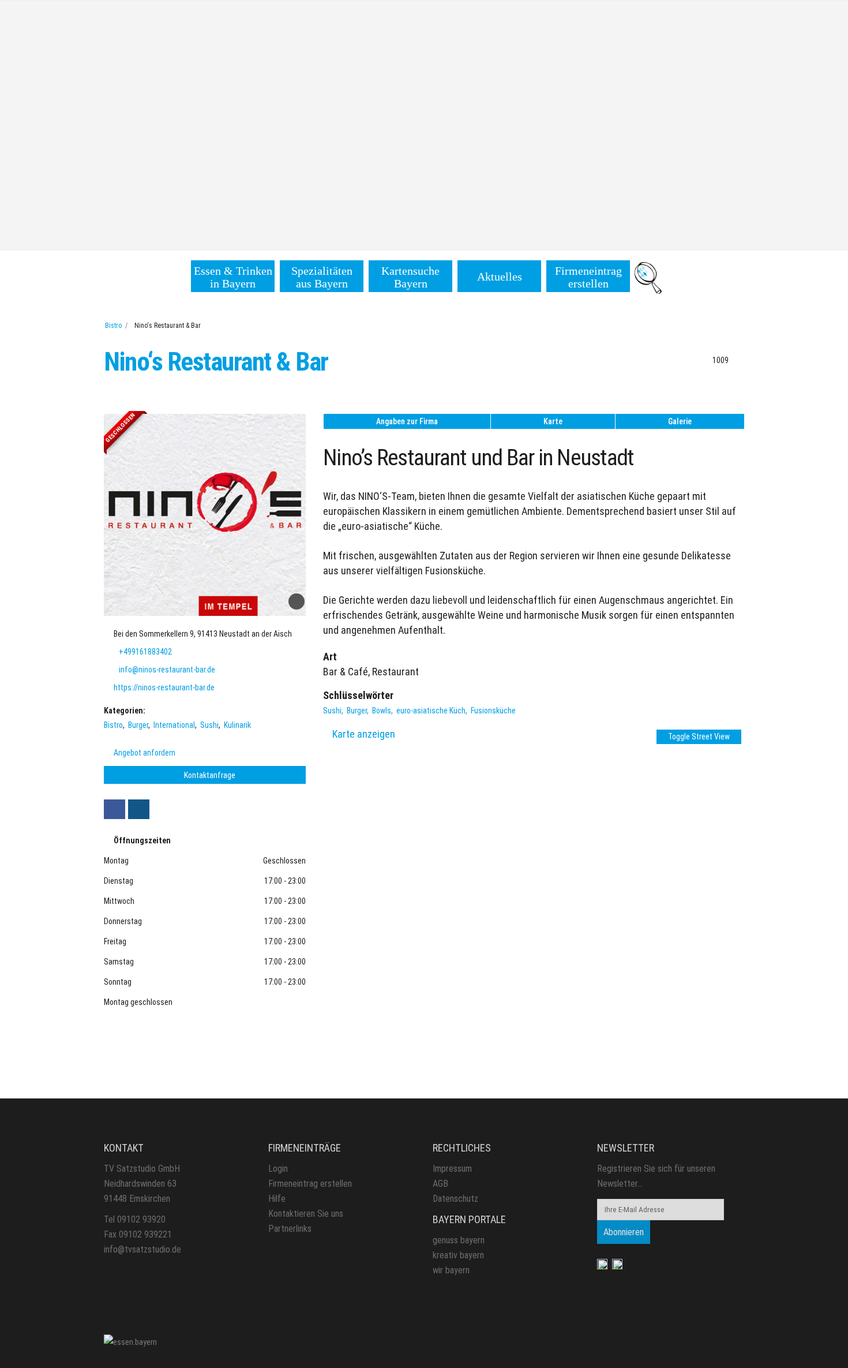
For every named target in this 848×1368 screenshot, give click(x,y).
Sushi (209, 725)
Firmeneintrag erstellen (588, 277)
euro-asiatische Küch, (432, 710)
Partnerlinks (290, 1228)
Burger (138, 725)
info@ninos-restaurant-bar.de (167, 669)
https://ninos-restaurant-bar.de (164, 687)
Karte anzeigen (363, 734)
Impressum (452, 1168)
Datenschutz (455, 1198)
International (174, 725)
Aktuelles (499, 276)
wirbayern (451, 1270)
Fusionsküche (493, 710)
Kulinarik (237, 725)
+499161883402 (145, 651)
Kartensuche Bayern (410, 277)
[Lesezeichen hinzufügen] (296, 601)
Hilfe (277, 1198)
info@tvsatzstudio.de (142, 1249)
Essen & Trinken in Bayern (233, 277)
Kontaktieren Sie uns (305, 1213)
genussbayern (459, 1240)
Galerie (680, 421)
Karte (552, 421)
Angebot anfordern (143, 752)
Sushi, (334, 710)
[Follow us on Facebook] (114, 809)
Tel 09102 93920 (135, 1219)
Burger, (358, 710)
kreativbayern (458, 1255)
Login (278, 1168)
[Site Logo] (130, 1341)
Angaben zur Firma (407, 421)
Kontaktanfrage (208, 775)
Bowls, (383, 710)
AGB (440, 1183)
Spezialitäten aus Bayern (321, 277)
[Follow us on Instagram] (138, 809)
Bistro (113, 326)
